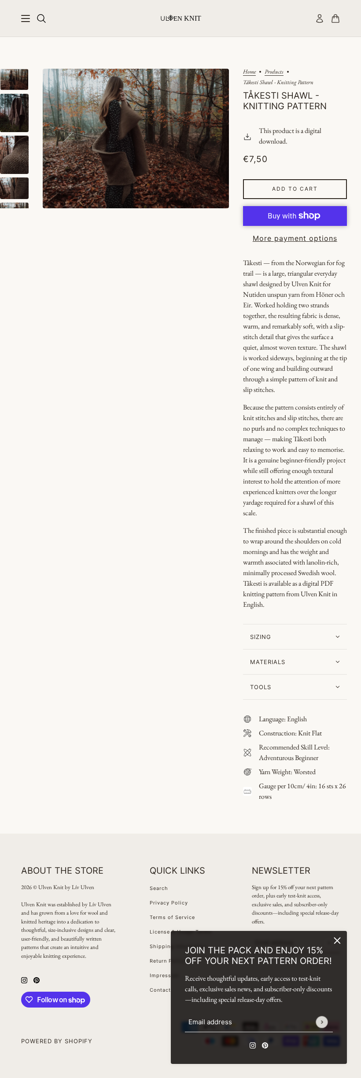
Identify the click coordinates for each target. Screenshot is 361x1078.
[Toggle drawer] (25, 18)
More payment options (295, 238)
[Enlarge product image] (136, 138)
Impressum (164, 975)
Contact (160, 990)
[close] (337, 940)
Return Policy (167, 961)
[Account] (319, 18)
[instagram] (252, 1044)
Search (159, 888)
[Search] (41, 18)
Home (249, 72)
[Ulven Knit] (181, 18)
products (274, 72)
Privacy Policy (169, 903)
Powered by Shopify (56, 1041)
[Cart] (335, 18)
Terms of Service (172, 917)
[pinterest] (265, 1044)
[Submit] (322, 1022)
